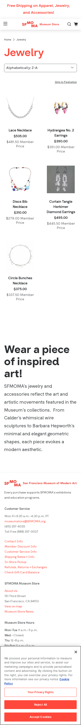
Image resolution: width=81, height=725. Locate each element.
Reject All (40, 704)
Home (7, 39)
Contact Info (14, 541)
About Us (11, 591)
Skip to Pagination (66, 82)
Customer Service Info (21, 552)
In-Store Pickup (16, 562)
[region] (40, 685)
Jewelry (21, 39)
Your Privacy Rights (40, 692)
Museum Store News (19, 611)
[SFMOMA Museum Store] (40, 24)
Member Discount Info (21, 546)
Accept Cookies (41, 717)
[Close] (76, 652)
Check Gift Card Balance (22, 572)
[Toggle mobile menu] (5, 24)
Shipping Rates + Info (19, 557)
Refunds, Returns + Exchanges (26, 567)
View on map (13, 606)
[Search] (69, 24)
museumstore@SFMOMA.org (25, 521)
